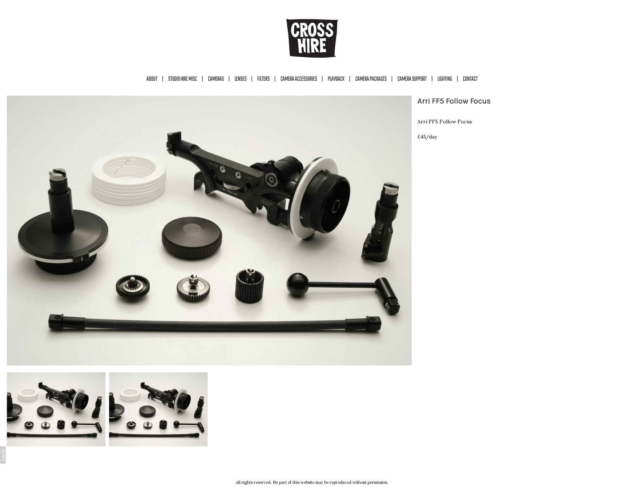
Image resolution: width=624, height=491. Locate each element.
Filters (263, 79)
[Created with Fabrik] (3, 455)
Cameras (216, 79)
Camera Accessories (299, 79)
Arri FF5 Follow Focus (454, 101)
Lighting (445, 79)
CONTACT (470, 79)
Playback (336, 79)
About (152, 79)
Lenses (241, 79)
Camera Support (412, 79)
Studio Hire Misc (182, 79)
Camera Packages (371, 79)
